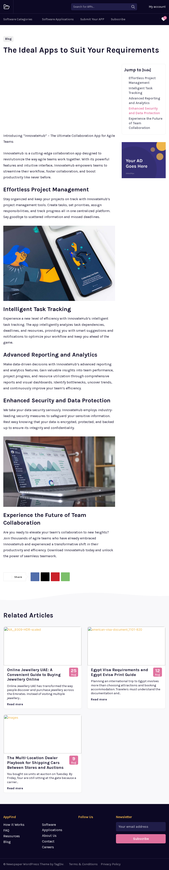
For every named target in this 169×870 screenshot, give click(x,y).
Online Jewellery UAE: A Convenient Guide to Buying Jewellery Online (34, 674)
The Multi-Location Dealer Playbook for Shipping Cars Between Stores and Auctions (35, 762)
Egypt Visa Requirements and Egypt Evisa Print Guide (119, 672)
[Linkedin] (81, 833)
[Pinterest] (55, 576)
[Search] (133, 6)
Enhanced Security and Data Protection (144, 110)
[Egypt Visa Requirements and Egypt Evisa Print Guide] (126, 646)
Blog (8, 38)
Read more (15, 704)
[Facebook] (35, 576)
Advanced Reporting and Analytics (144, 100)
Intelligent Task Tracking (141, 90)
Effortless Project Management (142, 80)
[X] (45, 576)
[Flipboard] (89, 826)
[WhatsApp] (65, 576)
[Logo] (6, 7)
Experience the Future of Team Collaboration (145, 123)
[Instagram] (96, 826)
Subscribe (141, 839)
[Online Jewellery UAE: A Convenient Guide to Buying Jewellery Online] (42, 646)
